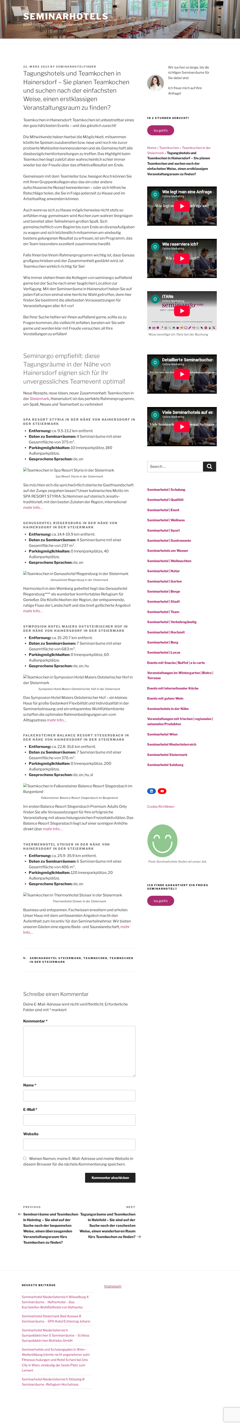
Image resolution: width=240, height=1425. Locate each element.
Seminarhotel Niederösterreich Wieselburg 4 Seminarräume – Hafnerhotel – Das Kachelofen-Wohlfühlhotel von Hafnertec (55, 1302)
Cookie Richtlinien (160, 806)
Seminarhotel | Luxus (163, 652)
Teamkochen (95, 958)
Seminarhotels (66, 16)
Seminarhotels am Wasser (167, 550)
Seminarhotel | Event (163, 510)
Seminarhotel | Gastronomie (169, 540)
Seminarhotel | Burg (162, 642)
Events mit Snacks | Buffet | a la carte (176, 663)
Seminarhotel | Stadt (163, 601)
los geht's (161, 130)
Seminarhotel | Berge (163, 591)
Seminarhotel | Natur (163, 571)
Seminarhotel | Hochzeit (166, 632)
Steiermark (39, 398)
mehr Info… (33, 507)
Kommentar (35, 1021)
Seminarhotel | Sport (163, 530)
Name (29, 1085)
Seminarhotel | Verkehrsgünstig (172, 622)
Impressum (112, 1286)
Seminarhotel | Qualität (165, 500)
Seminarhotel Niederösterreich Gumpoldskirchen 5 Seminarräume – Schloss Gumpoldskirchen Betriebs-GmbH (55, 1335)
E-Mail (30, 1109)
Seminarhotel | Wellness (166, 520)
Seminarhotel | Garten (164, 581)
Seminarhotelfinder (76, 66)
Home (151, 148)
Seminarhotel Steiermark (55, 958)
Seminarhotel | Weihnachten (169, 561)
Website (30, 1134)
